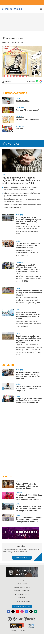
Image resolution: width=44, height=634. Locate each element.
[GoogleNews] (26, 611)
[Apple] (31, 611)
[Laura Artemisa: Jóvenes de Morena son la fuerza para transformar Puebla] (8, 249)
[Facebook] (8, 611)
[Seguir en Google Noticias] (40, 81)
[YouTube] (17, 611)
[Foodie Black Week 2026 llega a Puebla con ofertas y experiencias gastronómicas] (8, 496)
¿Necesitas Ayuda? (22, 606)
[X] (13, 611)
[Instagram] (22, 611)
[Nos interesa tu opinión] (22, 572)
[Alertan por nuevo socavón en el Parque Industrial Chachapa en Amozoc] (8, 296)
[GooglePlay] (35, 611)
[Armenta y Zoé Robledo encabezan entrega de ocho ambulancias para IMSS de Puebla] (8, 319)
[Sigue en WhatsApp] (37, 81)
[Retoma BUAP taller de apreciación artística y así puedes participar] (8, 484)
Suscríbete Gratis (22, 558)
